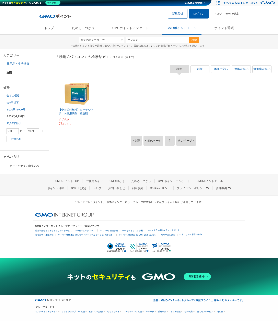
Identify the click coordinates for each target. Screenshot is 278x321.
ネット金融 (175, 311)
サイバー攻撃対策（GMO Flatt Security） (138, 235)
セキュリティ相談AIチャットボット (163, 230)
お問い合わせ (116, 188)
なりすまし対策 (168, 235)
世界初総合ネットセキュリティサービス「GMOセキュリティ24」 (65, 230)
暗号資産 (189, 311)
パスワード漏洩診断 (109, 230)
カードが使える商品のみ (24, 165)
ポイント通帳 (224, 28)
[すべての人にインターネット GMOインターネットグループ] (249, 3)
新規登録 (177, 13)
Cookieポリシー (160, 188)
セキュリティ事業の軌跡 (190, 234)
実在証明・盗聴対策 (44, 235)
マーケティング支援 (133, 311)
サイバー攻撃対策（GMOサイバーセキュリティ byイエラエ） (86, 235)
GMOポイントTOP (67, 181)
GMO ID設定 (232, 13)
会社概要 (221, 188)
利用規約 (137, 188)
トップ (49, 28)
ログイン (199, 13)
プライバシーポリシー (191, 188)
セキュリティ (113, 311)
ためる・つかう (83, 28)
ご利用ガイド (94, 181)
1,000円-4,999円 (16, 109)
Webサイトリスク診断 (132, 230)
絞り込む (16, 139)
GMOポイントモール (182, 28)
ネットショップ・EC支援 (73, 311)
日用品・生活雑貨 (18, 63)
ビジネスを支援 (96, 311)
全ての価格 (13, 95)
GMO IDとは (117, 181)
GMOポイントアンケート (130, 28)
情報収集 (162, 311)
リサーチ (150, 311)
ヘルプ (218, 13)
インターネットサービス (46, 311)
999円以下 (13, 102)
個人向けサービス (205, 311)
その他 (220, 311)
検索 (194, 39)
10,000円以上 (14, 123)
